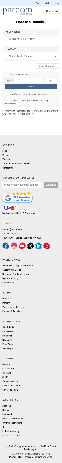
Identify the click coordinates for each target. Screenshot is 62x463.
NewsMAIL (7, 340)
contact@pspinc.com (12, 229)
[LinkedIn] (38, 245)
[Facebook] (5, 245)
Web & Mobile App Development (17, 265)
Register (6, 155)
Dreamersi (7, 298)
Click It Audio (8, 327)
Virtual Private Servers (13, 307)
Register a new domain (20, 74)
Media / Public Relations (13, 418)
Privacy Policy (15, 457)
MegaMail (7, 336)
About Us (6, 406)
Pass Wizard (8, 344)
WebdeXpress (9, 348)
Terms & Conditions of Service (16, 163)
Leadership (7, 414)
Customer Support (11, 435)
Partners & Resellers (12, 311)
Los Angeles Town (11, 385)
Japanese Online (10, 381)
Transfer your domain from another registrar (29, 94)
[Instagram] (14, 245)
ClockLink (6, 373)
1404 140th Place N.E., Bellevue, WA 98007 (22, 238)
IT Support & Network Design (15, 274)
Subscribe (51, 184)
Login (56, 3)
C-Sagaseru (8, 368)
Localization (8, 282)
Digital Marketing (10, 278)
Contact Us (7, 168)
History (5, 410)
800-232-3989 (9, 233)
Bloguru (6, 364)
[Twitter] (30, 245)
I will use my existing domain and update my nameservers (26, 102)
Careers (6, 427)
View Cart (53, 11)
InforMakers (8, 331)
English (46, 3)
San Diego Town (10, 390)
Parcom (6, 303)
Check (31, 86)
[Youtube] (22, 245)
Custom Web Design (12, 270)
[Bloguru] (46, 245)
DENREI (5, 377)
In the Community (10, 431)
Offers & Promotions (12, 423)
